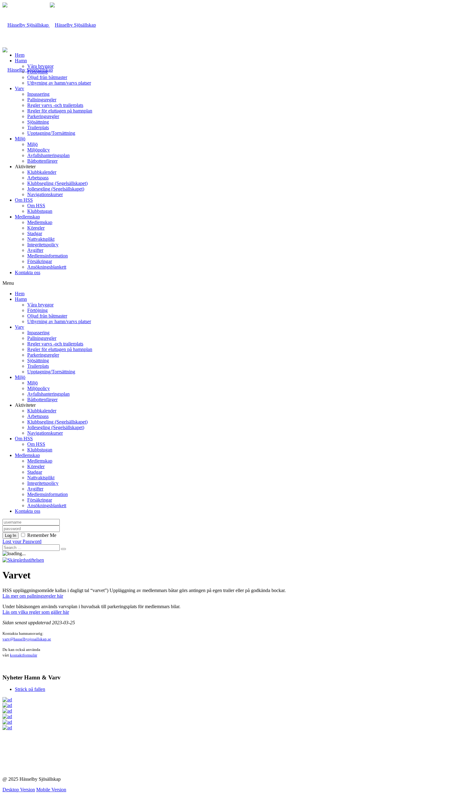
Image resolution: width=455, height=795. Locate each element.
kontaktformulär (23, 655)
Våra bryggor (40, 66)
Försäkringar (39, 261)
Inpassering (38, 94)
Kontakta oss (27, 272)
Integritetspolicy (42, 244)
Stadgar (34, 233)
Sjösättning (38, 122)
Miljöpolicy (38, 149)
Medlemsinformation (47, 255)
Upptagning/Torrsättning (51, 133)
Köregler (36, 228)
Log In (10, 535)
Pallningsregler (41, 99)
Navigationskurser (45, 194)
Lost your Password (21, 541)
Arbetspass (38, 177)
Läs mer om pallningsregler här (32, 596)
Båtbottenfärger (42, 161)
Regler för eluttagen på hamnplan (59, 110)
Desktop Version (18, 789)
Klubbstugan (39, 211)
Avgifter (35, 250)
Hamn (21, 60)
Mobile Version (51, 789)
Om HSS (24, 200)
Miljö (20, 138)
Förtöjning (37, 71)
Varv (19, 88)
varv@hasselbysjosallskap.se (26, 639)
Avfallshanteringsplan (48, 155)
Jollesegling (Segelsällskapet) (55, 188)
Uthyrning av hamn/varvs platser (59, 83)
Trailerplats (38, 127)
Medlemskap (27, 216)
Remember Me (41, 535)
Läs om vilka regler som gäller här (35, 612)
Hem (19, 55)
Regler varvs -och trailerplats (55, 105)
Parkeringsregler (43, 116)
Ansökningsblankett (46, 267)
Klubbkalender (41, 172)
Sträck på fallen (30, 689)
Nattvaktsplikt (40, 239)
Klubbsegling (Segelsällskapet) (57, 183)
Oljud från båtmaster (47, 77)
